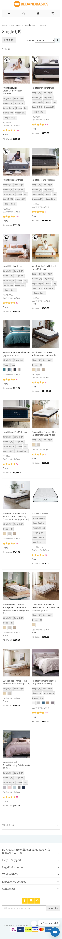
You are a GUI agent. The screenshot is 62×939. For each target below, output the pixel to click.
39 (17, 379)
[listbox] (16, 108)
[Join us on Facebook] (25, 900)
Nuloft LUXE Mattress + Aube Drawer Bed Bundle (44, 354)
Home (4, 25)
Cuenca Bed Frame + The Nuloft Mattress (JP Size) (44, 433)
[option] (5, 370)
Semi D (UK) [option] (8, 113)
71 (17, 543)
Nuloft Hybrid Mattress (43, 87)
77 (17, 797)
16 (46, 555)
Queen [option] (19, 108)
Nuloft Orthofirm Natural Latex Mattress (44, 267)
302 (46, 124)
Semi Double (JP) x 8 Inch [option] (38, 538)
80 (46, 382)
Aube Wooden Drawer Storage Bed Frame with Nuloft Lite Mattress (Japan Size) (16, 609)
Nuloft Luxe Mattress (13, 179)
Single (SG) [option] (19, 103)
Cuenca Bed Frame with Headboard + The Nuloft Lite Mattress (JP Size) (45, 607)
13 (17, 303)
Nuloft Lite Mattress (12, 266)
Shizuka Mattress (40, 513)
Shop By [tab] (8, 39)
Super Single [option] (8, 108)
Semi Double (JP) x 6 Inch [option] (38, 523)
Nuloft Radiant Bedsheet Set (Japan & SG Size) (16, 354)
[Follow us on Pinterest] (37, 900)
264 (17, 216)
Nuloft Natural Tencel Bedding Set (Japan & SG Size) (16, 765)
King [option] (26, 108)
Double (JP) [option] (8, 103)
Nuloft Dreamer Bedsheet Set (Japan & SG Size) (44, 682)
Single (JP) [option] (7, 98)
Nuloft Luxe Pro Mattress (15, 432)
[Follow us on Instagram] (31, 900)
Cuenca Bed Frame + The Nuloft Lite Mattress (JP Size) (16, 682)
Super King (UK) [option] (10, 118)
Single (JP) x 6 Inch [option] (39, 518)
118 (46, 712)
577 (17, 130)
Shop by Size (30, 25)
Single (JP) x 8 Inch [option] (39, 533)
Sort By (30, 40)
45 (17, 464)
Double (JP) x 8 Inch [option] (38, 542)
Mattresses (15, 25)
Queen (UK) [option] (20, 113)
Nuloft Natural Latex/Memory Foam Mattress (12, 90)
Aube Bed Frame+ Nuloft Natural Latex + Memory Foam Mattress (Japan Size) (16, 516)
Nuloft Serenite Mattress (43, 179)
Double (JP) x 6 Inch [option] (38, 528)
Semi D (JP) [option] (19, 98)
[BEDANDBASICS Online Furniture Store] (31, 4)
